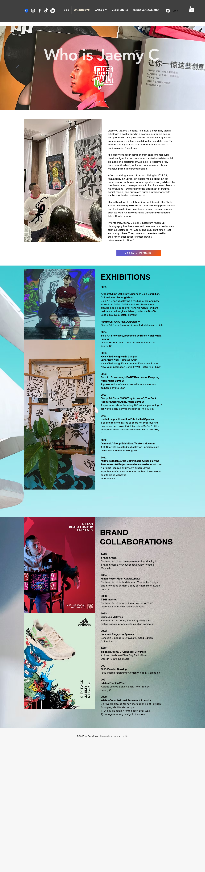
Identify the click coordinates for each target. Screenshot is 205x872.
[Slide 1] (99, 101)
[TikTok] (46, 10)
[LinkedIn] (52, 10)
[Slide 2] (102, 101)
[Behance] (26, 10)
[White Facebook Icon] (39, 10)
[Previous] (17, 68)
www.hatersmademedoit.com (145, 464)
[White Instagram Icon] (33, 10)
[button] (191, 9)
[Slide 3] (105, 101)
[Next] (187, 68)
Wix (126, 736)
